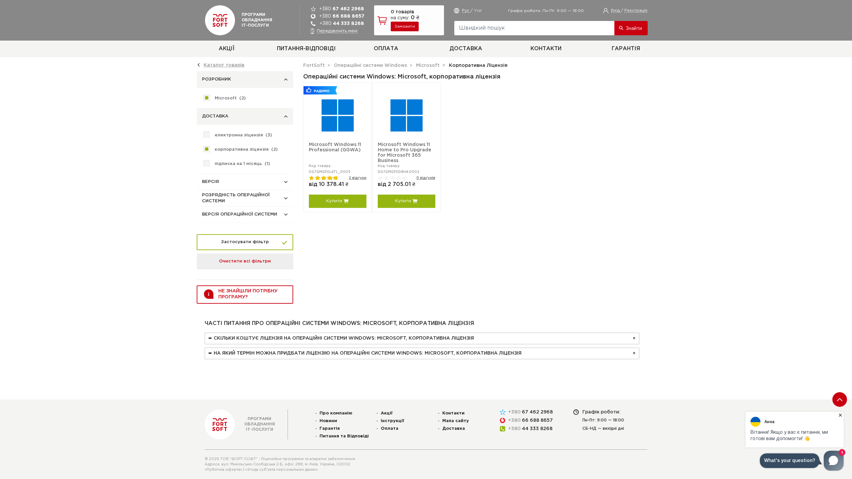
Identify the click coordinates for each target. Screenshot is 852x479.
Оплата (386, 48)
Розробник (216, 79)
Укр (478, 10)
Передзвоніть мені (337, 31)
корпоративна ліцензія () (246, 149)
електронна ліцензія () (243, 135)
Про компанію (336, 413)
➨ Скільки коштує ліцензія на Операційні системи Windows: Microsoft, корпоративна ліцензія (341, 338)
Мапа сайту (455, 421)
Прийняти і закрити (396, 472)
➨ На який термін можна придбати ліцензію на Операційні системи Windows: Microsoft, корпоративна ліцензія (365, 353)
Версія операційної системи (239, 214)
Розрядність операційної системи (236, 198)
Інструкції (392, 421)
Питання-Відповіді (306, 48)
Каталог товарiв (224, 65)
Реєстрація (635, 10)
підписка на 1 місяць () (242, 164)
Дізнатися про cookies (500, 461)
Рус (466, 10)
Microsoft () (230, 98)
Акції (226, 48)
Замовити (404, 26)
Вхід (616, 10)
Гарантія (626, 48)
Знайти (634, 29)
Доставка (466, 48)
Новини (328, 421)
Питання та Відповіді (344, 436)
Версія (210, 182)
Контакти (546, 48)
